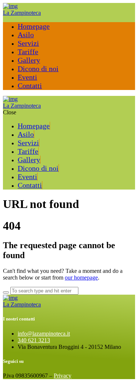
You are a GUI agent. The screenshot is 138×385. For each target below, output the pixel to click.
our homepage (81, 277)
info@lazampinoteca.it (44, 333)
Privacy (62, 375)
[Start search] (6, 292)
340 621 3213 (34, 340)
